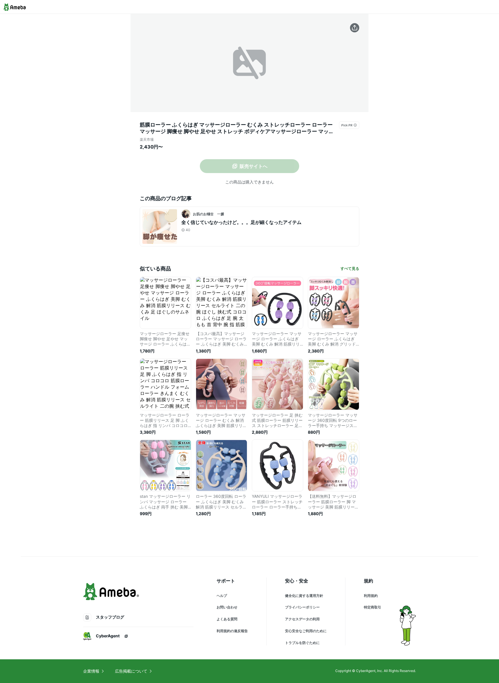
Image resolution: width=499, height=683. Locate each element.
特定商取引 (372, 607)
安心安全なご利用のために (306, 631)
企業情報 (91, 671)
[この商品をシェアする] (354, 27)
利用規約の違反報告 (232, 631)
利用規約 (371, 595)
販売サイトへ (253, 166)
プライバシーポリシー (302, 607)
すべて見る (349, 268)
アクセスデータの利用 (302, 619)
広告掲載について (131, 671)
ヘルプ (222, 595)
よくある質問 (227, 619)
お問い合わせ (227, 607)
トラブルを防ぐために (302, 643)
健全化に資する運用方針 (304, 595)
